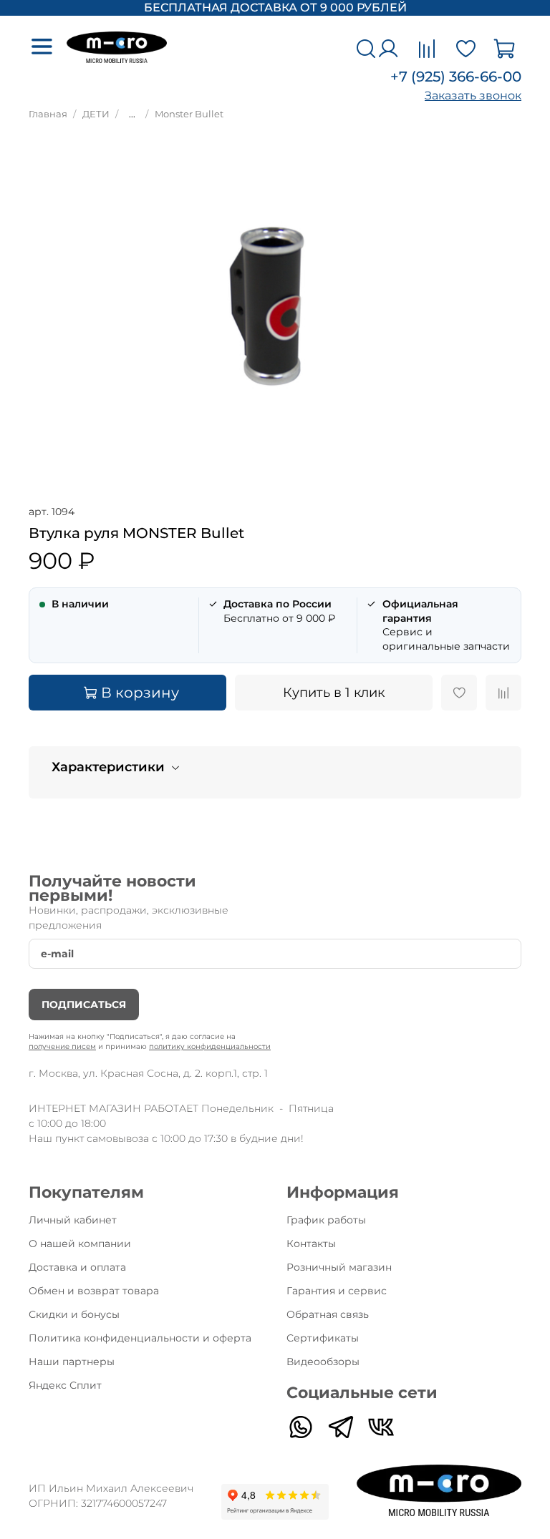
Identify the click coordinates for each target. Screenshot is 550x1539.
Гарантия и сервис (336, 1290)
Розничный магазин (339, 1267)
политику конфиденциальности (210, 1046)
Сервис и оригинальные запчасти (446, 624)
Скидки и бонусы (74, 1314)
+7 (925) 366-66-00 (455, 76)
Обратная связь (327, 1314)
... (132, 114)
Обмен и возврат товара (94, 1290)
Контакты (311, 1243)
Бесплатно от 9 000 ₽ (279, 610)
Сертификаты (322, 1338)
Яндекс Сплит (65, 1385)
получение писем (62, 1046)
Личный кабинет (73, 1219)
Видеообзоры (323, 1361)
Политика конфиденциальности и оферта (140, 1338)
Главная (48, 114)
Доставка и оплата (77, 1267)
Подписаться (84, 1004)
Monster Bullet (189, 114)
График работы (326, 1219)
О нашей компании (80, 1243)
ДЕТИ (96, 114)
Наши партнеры (72, 1361)
